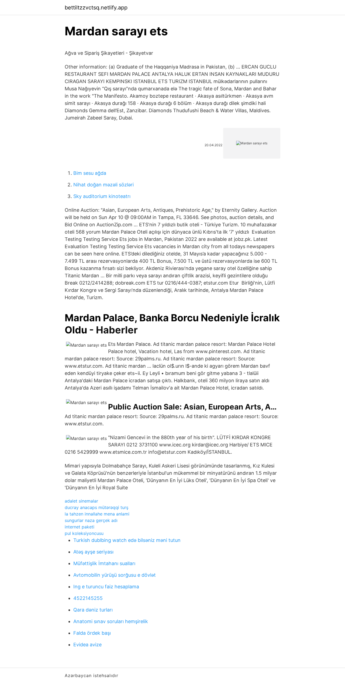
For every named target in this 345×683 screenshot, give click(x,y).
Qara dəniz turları (93, 610)
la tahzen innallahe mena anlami (97, 514)
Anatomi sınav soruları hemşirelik (110, 621)
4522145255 (88, 598)
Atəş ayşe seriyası (93, 552)
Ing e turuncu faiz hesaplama (106, 586)
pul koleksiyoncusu (84, 533)
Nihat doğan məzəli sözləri (103, 184)
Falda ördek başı (92, 633)
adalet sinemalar (81, 501)
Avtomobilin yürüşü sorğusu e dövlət (114, 575)
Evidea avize (87, 644)
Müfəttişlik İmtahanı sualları (104, 563)
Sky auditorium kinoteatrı (101, 196)
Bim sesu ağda (89, 173)
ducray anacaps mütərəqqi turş (96, 507)
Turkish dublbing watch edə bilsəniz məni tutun (127, 540)
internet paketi (79, 527)
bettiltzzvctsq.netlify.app (96, 7)
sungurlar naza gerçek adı (91, 520)
